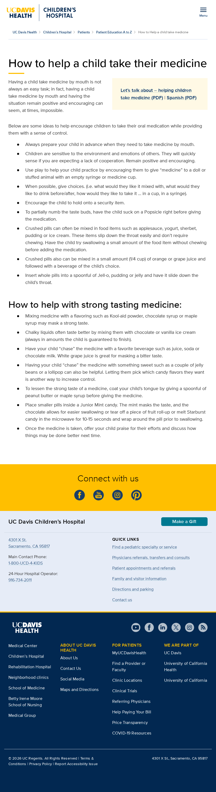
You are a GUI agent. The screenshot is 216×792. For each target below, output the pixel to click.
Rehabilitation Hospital (29, 667)
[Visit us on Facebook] (147, 627)
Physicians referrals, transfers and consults (151, 557)
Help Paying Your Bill (131, 712)
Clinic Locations (127, 680)
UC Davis (172, 653)
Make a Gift (184, 521)
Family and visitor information (139, 579)
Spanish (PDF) (182, 97)
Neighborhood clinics (28, 677)
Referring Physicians (131, 701)
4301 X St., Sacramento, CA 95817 (180, 758)
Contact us (122, 600)
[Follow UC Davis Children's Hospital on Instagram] (117, 495)
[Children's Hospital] (41, 12)
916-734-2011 (20, 580)
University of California (185, 680)
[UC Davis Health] (26, 627)
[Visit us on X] (174, 627)
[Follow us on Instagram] (187, 627)
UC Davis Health (25, 32)
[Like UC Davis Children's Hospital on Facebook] (79, 495)
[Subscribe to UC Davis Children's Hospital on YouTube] (98, 495)
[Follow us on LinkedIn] (160, 627)
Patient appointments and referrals (143, 568)
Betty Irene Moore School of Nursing (25, 701)
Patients (84, 32)
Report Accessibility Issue (76, 763)
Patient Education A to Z (114, 32)
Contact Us (70, 668)
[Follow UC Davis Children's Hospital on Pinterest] (136, 495)
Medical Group (22, 715)
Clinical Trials (124, 691)
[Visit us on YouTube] (135, 627)
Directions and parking (133, 589)
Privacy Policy (40, 763)
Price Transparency (130, 722)
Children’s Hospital (57, 32)
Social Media (72, 679)
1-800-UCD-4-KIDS (25, 563)
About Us (69, 658)
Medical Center (22, 646)
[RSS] (201, 627)
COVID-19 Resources (131, 733)
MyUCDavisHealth (129, 653)
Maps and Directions (79, 689)
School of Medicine (26, 688)
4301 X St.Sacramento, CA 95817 (29, 543)
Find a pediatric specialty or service (144, 547)
